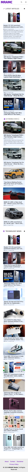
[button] (21, 2)
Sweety (5, 29)
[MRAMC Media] (6, 2)
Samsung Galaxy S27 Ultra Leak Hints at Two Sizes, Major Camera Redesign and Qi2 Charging (13, 115)
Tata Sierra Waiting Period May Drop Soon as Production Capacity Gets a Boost (14, 183)
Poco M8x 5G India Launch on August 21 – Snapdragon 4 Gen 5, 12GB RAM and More (14, 448)
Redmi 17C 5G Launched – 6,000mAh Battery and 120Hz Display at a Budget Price (13, 27)
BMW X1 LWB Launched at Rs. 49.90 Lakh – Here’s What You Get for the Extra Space (14, 223)
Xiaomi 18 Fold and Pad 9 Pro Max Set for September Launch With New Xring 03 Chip (13, 304)
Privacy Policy (14, 464)
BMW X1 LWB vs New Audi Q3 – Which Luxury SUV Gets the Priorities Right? (13, 203)
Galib (5, 55)
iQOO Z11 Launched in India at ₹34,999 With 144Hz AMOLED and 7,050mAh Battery (14, 376)
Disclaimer (20, 461)
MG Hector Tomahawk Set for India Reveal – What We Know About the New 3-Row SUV (14, 95)
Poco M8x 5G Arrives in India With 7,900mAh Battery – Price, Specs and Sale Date (13, 357)
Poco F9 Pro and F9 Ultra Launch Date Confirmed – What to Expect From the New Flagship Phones (12, 78)
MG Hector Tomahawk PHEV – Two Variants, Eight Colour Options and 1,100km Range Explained (14, 59)
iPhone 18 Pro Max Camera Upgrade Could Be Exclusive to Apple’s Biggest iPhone (13, 412)
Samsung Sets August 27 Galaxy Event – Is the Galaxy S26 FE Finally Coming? (13, 394)
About (7, 461)
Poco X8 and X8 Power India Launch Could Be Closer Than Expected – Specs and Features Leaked (14, 340)
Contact (12, 461)
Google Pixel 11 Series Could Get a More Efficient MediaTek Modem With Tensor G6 (13, 431)
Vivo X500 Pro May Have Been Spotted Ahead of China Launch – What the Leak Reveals (14, 322)
